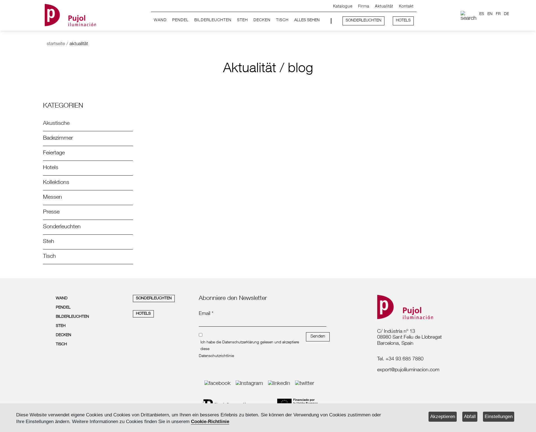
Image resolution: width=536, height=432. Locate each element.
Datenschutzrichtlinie (216, 356)
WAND (160, 20)
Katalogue (343, 6)
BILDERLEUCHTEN (212, 20)
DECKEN (262, 20)
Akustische (56, 124)
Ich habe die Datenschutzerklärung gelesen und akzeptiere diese (249, 346)
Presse (51, 212)
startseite (56, 44)
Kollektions (56, 183)
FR (498, 14)
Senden (317, 336)
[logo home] (70, 14)
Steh (48, 242)
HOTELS (403, 21)
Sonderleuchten (62, 227)
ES (481, 14)
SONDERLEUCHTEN (363, 21)
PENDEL (180, 20)
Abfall (470, 416)
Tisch (49, 256)
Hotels (50, 168)
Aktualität (384, 6)
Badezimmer (58, 138)
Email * (206, 313)
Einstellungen (499, 416)
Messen (52, 197)
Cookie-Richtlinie (210, 421)
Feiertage (54, 153)
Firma (363, 6)
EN (489, 14)
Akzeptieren (442, 416)
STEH (242, 20)
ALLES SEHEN (307, 20)
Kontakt (406, 6)
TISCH (282, 20)
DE (506, 14)
